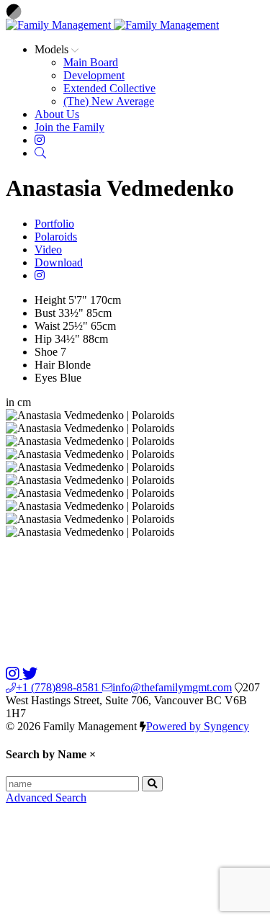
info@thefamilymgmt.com (172, 687)
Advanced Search (46, 797)
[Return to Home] (112, 25)
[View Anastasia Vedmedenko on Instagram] (40, 275)
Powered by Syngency (197, 726)
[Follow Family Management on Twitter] (29, 674)
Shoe (46, 352)
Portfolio (54, 223)
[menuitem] (90, 62)
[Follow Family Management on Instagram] (14, 674)
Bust (45, 313)
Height (50, 300)
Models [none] (53, 49)
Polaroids (56, 236)
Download (59, 262)
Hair (45, 365)
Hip (43, 339)
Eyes (46, 378)
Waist (47, 326)
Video (48, 249)
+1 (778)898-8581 (59, 687)
